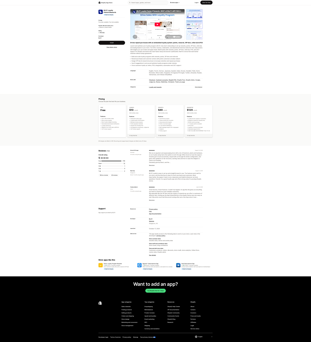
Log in (196, 2)
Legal (192, 325)
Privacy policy (153, 209)
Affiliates (193, 322)
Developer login (103, 337)
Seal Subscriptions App (187, 263)
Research (170, 322)
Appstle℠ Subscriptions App (150, 263)
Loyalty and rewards (155, 87)
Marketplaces (148, 309)
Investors (193, 313)
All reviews (114, 175)
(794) (103, 32)
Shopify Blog (171, 319)
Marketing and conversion (129, 322)
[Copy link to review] (139, 150)
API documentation (173, 309)
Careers (192, 309)
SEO (145, 322)
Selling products (126, 313)
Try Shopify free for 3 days (155, 290)
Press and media (195, 316)
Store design (125, 319)
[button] (116, 266)
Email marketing (149, 319)
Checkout (152, 80)
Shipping (147, 325)
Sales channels (126, 306)
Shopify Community (173, 313)
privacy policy (161, 236)
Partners (193, 319)
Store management (127, 325)
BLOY (100, 38)
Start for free (206, 2)
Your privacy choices (146, 337)
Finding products (126, 309)
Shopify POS (172, 80)
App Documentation (155, 214)
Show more (151, 165)
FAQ (150, 211)
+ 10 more (194, 35)
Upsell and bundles (150, 316)
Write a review (104, 175)
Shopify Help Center (173, 306)
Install (112, 42)
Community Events (173, 316)
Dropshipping (148, 306)
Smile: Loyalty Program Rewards (113, 263)
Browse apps (174, 2)
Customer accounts (162, 80)
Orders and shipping (127, 316)
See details (152, 255)
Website (151, 221)
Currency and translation (152, 329)
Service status (194, 329)
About (192, 306)
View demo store (112, 47)
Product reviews (149, 313)
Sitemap (135, 337)
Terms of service (115, 337)
